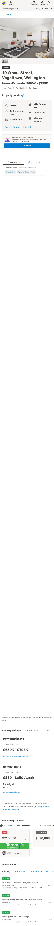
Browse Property (9, 8)
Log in (49, 4)
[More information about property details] (22, 95)
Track (28, 145)
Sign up (42, 4)
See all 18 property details (17, 127)
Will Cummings (13, 853)
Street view (10, 172)
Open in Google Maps (26, 172)
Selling (38, 8)
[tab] (13, 162)
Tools (47, 8)
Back (8, 14)
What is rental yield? (12, 792)
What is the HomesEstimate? (16, 756)
